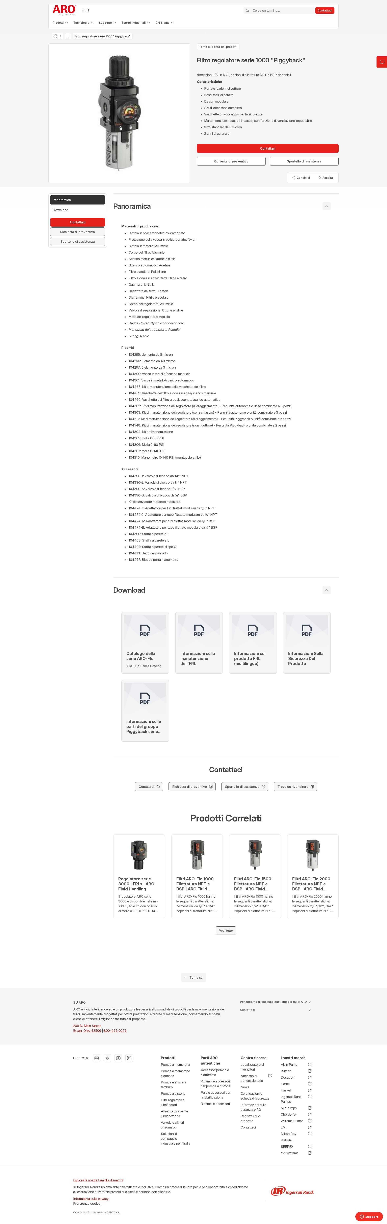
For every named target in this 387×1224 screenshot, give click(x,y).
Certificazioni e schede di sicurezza (255, 1095)
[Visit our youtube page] (118, 1058)
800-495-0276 (115, 1031)
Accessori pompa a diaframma (215, 1072)
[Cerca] (247, 10)
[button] (226, 206)
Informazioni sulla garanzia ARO (253, 1107)
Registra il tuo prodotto (250, 1118)
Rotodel (286, 1140)
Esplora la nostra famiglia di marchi (98, 1180)
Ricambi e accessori (215, 1104)
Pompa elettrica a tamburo (173, 1084)
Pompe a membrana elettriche (175, 1073)
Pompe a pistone (173, 1093)
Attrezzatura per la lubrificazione (174, 1113)
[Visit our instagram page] (129, 1058)
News (245, 1087)
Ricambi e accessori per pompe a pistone (215, 1083)
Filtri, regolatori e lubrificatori (173, 1102)
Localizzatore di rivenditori (252, 1067)
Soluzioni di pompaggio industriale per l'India (175, 1138)
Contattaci (248, 1127)
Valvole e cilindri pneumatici (172, 1124)
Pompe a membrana (175, 1065)
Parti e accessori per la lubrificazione (215, 1094)
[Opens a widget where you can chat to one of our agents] (369, 1217)
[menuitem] (61, 23)
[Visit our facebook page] (107, 1058)
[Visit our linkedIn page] (96, 1058)
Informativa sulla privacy (91, 1199)
